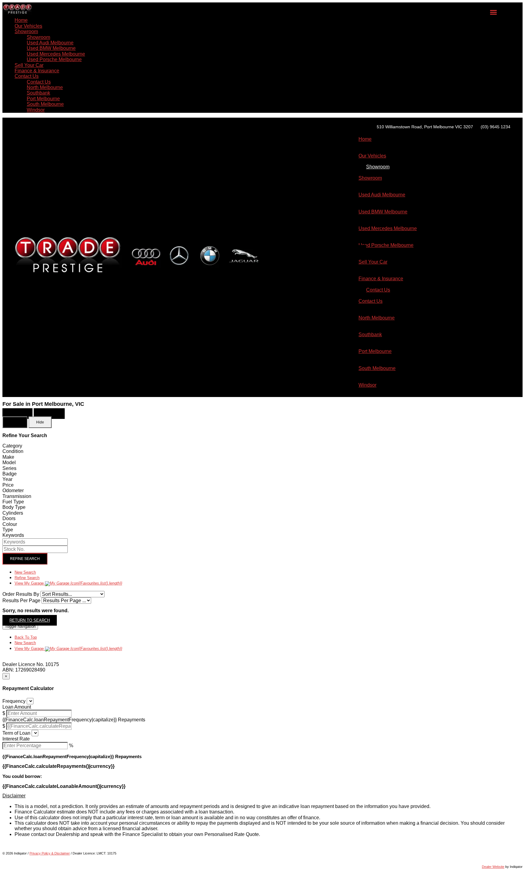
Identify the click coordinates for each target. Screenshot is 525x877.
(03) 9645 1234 (495, 126)
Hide (40, 422)
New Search (25, 572)
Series (9, 468)
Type (7, 529)
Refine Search (25, 559)
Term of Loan (16, 733)
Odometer (13, 490)
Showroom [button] (26, 31)
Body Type (14, 507)
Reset (15, 422)
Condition (12, 451)
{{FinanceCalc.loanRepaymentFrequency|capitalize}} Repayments (73, 719)
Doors (8, 518)
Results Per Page (21, 600)
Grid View (49, 413)
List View (17, 413)
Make (8, 457)
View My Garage (68, 583)
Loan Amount (16, 707)
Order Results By (20, 594)
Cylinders (12, 513)
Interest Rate (16, 738)
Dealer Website (493, 866)
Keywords (13, 535)
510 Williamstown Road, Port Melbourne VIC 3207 (425, 126)
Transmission (16, 496)
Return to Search (29, 620)
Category (12, 445)
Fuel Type (13, 501)
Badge (9, 473)
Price (8, 485)
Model (9, 462)
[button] (262, 796)
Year (7, 479)
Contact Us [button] (27, 76)
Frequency (14, 701)
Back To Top (26, 637)
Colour (9, 524)
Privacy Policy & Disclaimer (49, 853)
